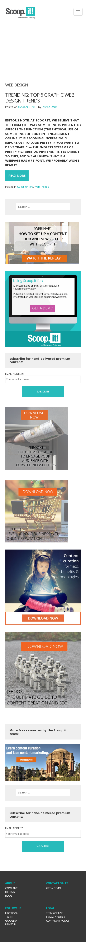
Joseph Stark (49, 107)
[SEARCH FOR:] (43, 206)
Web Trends (41, 187)
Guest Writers (25, 187)
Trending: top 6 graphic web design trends (39, 97)
